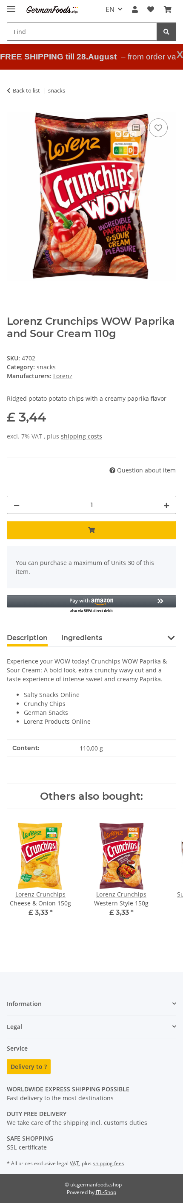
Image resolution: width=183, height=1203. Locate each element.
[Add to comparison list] (136, 127)
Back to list (26, 90)
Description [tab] (27, 638)
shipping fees (108, 1163)
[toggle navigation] (11, 5)
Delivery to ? (29, 1066)
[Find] (166, 31)
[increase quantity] (166, 505)
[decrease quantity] (16, 505)
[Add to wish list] (158, 127)
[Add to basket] (91, 530)
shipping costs (81, 436)
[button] (135, 9)
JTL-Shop (106, 1192)
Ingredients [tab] (81, 638)
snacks (46, 367)
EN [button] (110, 9)
